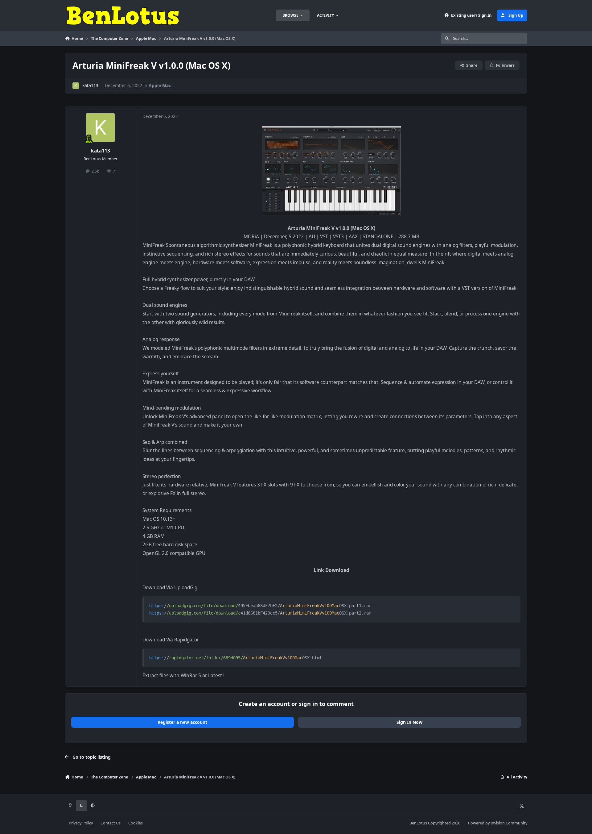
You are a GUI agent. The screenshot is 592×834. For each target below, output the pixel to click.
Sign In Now (409, 722)
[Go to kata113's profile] (75, 85)
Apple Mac (160, 85)
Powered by (497, 823)
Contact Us (111, 823)
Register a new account (182, 722)
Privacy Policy (81, 823)
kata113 (90, 85)
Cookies (135, 823)
